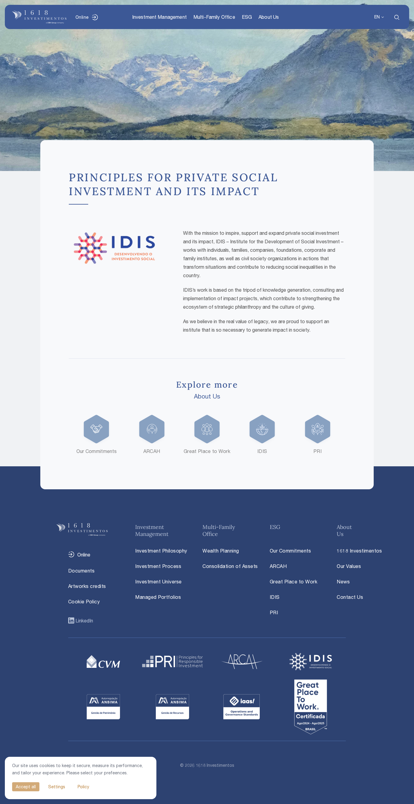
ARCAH (278, 566)
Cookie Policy (84, 602)
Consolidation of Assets (230, 566)
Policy (83, 786)
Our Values (349, 566)
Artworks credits (87, 586)
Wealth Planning (220, 551)
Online (81, 17)
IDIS (275, 597)
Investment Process (158, 566)
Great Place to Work (294, 582)
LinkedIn (83, 621)
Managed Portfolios (158, 597)
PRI (274, 612)
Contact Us (350, 597)
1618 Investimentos (359, 551)
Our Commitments (290, 551)
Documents (81, 571)
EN (377, 16)
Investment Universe (158, 582)
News (343, 582)
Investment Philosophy (161, 551)
